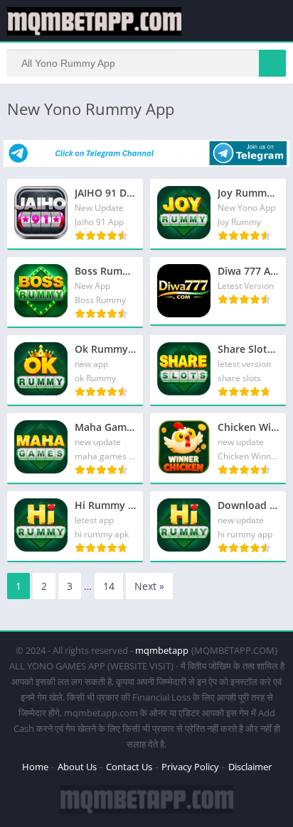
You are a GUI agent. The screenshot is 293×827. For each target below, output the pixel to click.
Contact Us (129, 766)
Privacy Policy (190, 766)
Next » (149, 586)
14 (108, 586)
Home (35, 766)
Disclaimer (250, 766)
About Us (77, 766)
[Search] (272, 63)
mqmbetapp (161, 650)
